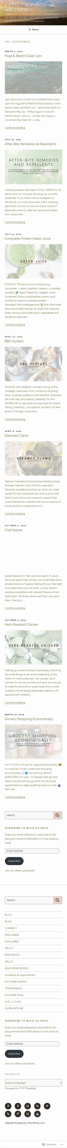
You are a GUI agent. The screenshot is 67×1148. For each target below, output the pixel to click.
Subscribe (14, 861)
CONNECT (11, 928)
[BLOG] (8, 1114)
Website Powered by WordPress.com (25, 1123)
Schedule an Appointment (20, 975)
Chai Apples (14, 530)
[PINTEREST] (47, 1106)
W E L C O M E (13, 1001)
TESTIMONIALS (13, 988)
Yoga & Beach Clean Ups (23, 56)
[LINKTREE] (37, 1106)
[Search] (57, 815)
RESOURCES (12, 954)
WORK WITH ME (14, 1008)
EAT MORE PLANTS (16, 981)
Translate (31, 1088)
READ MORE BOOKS (16, 968)
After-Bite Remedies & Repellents (30, 144)
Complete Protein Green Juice (28, 239)
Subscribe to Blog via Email (27, 828)
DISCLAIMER (12, 934)
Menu (35, 29)
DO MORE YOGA (14, 995)
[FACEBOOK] (8, 1106)
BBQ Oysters (14, 341)
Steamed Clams (16, 436)
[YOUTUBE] (37, 1114)
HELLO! (9, 948)
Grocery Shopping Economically (29, 719)
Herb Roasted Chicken (21, 625)
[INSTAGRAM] (27, 1106)
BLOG (8, 914)
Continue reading (15, 127)
